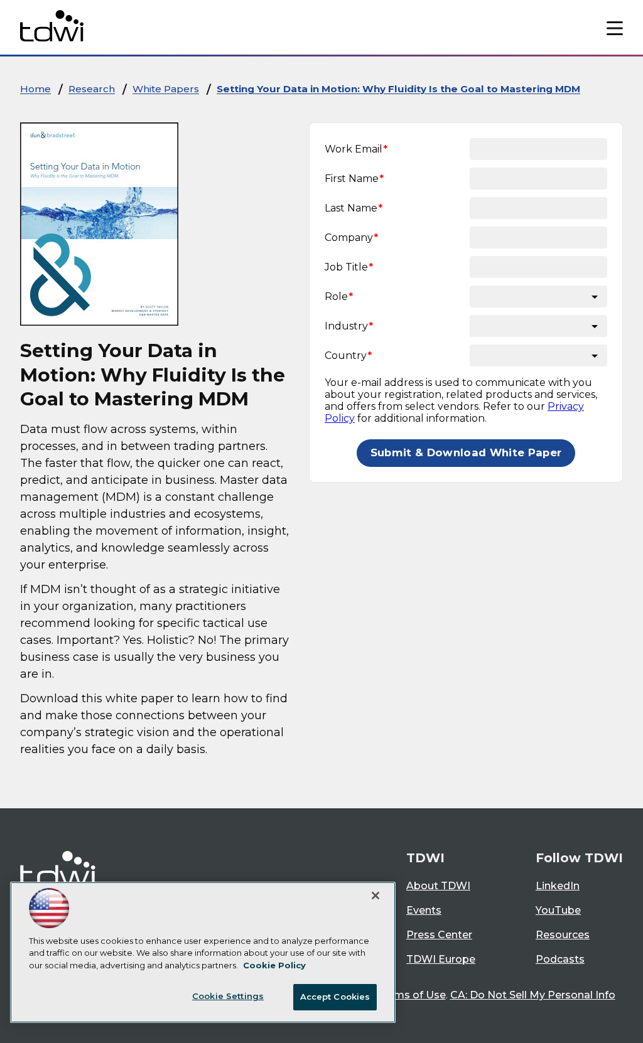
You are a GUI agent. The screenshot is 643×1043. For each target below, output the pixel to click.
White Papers (165, 89)
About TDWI (438, 886)
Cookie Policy (274, 965)
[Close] (375, 895)
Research (91, 89)
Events (423, 910)
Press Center (439, 935)
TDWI (425, 857)
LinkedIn (558, 886)
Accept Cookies (335, 997)
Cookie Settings (228, 996)
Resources (563, 935)
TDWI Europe (440, 959)
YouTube (558, 910)
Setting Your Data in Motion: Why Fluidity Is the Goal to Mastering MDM (398, 89)
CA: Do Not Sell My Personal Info (532, 995)
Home (35, 89)
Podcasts (560, 959)
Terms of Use (411, 995)
